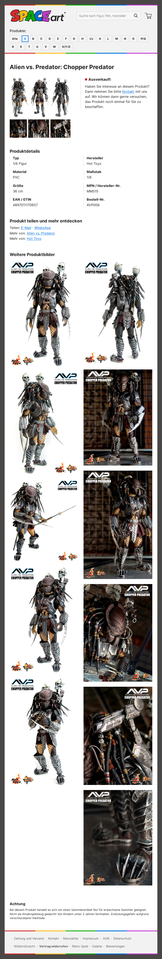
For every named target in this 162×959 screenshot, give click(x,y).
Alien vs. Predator (41, 233)
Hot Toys (34, 238)
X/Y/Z (66, 46)
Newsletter (70, 938)
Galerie (97, 946)
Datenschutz (122, 938)
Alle (15, 38)
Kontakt (128, 91)
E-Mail (26, 228)
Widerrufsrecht (24, 946)
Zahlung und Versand (29, 938)
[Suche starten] (136, 15)
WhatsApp (42, 228)
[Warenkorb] (148, 16)
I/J (91, 38)
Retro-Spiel (80, 946)
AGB (106, 938)
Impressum (91, 938)
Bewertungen (115, 946)
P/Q (143, 38)
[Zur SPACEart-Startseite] (38, 16)
